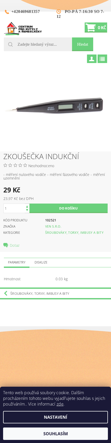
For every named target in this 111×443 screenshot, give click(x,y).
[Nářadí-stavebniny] (23, 28)
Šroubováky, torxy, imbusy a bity (74, 232)
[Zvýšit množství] (27, 206)
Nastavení (55, 417)
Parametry (16, 262)
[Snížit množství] (27, 210)
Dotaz (15, 245)
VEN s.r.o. (53, 226)
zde (60, 404)
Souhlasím (55, 434)
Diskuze (41, 262)
